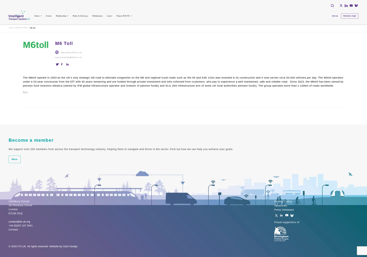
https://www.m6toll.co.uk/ (71, 53)
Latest (109, 16)
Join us (335, 16)
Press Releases (284, 209)
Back (25, 92)
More (14, 159)
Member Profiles (21, 28)
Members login (349, 16)
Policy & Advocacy (80, 16)
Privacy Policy (283, 201)
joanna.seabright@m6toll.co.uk (68, 57)
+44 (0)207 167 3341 (21, 225)
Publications (97, 16)
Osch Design (70, 246)
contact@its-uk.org (19, 221)
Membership (61, 16)
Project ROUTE (123, 16)
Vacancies (280, 205)
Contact (13, 229)
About (37, 16)
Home (11, 28)
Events (49, 16)
